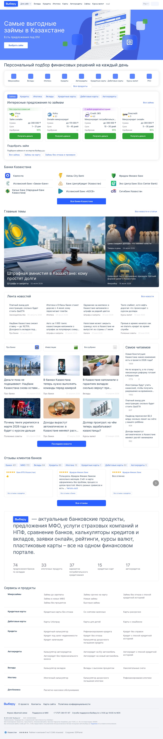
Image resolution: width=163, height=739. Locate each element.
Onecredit (132, 113)
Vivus (17, 113)
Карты (65, 4)
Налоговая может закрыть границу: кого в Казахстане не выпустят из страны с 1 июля (100, 328)
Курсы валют (98, 4)
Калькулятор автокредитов (57, 652)
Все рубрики (89, 347)
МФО (25, 465)
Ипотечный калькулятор (56, 678)
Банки (11, 465)
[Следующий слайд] (156, 483)
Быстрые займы (92, 602)
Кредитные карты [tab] (67, 96)
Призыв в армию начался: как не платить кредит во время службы (137, 328)
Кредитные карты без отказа (58, 612)
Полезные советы (128, 333)
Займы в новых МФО (54, 598)
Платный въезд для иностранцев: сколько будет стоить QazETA (25, 310)
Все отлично (118, 476)
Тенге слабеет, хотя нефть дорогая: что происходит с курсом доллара (137, 310)
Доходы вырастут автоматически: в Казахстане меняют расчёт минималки (140, 434)
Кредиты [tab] (24, 96)
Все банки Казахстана (81, 201)
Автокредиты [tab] (109, 96)
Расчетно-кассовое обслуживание (61, 690)
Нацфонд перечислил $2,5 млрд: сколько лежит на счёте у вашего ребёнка (140, 419)
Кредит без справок (133, 631)
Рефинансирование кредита (98, 631)
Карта (46, 704)
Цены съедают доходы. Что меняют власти (132, 234)
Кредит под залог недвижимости (60, 635)
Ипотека (56, 4)
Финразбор (112, 283)
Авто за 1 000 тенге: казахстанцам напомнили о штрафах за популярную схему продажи (63, 328)
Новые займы (90, 598)
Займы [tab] (12, 96)
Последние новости (62, 444)
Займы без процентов (55, 602)
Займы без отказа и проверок (60, 154)
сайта (53, 704)
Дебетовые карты (115, 81)
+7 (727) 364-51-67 (61, 713)
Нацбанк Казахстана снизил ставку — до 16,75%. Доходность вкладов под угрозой (25, 328)
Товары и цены (114, 248)
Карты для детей (92, 621)
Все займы (14, 154)
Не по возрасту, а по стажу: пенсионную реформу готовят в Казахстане (140, 372)
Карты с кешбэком (132, 621)
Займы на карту (32, 154)
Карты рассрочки (132, 612)
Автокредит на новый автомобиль (101, 656)
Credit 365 (95, 113)
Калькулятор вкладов (54, 668)
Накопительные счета (134, 668)
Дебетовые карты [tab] (89, 96)
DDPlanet (79, 732)
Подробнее (94, 723)
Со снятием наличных (95, 612)
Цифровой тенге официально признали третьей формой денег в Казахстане (132, 269)
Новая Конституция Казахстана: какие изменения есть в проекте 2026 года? (140, 357)
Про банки (13, 333)
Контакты (36, 704)
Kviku (55, 113)
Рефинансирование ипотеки (137, 678)
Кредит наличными (53, 639)
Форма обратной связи (17, 713)
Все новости (147, 296)
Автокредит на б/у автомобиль (99, 652)
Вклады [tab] (50, 96)
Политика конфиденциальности (74, 704)
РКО (149, 81)
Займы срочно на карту (95, 594)
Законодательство (17, 315)
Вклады (37, 4)
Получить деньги (25, 136)
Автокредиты (76, 4)
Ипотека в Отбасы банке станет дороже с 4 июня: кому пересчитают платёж (63, 310)
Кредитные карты (98, 81)
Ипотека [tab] (37, 96)
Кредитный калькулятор (56, 631)
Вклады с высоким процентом (99, 668)
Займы (87, 4)
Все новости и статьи (146, 211)
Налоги (87, 333)
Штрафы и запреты (18, 283)
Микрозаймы (13, 81)
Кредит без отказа (93, 635)
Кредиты (47, 4)
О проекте (23, 704)
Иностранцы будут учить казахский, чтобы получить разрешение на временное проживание (139, 388)
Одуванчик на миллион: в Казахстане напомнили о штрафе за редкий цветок (100, 310)
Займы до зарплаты (54, 594)
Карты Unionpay (52, 621)
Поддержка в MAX (40, 713)
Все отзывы (82, 503)
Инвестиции (50, 347)
